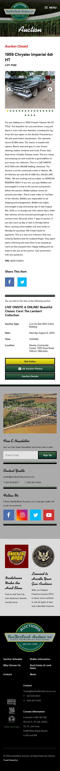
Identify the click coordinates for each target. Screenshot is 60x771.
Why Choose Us (11, 665)
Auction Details (30, 376)
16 (52, 111)
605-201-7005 (34, 482)
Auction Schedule (12, 659)
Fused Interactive (10, 760)
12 (40, 111)
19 (31, 115)
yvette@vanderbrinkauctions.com (18, 476)
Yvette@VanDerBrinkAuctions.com (39, 691)
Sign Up (47, 455)
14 (46, 111)
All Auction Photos (30, 368)
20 (34, 115)
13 (43, 111)
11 (37, 111)
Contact (7, 674)
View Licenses (11, 726)
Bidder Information (40, 659)
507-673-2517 (12, 482)
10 (34, 111)
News (33, 674)
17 (25, 115)
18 (28, 115)
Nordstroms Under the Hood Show (13, 582)
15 (49, 111)
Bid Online (30, 361)
